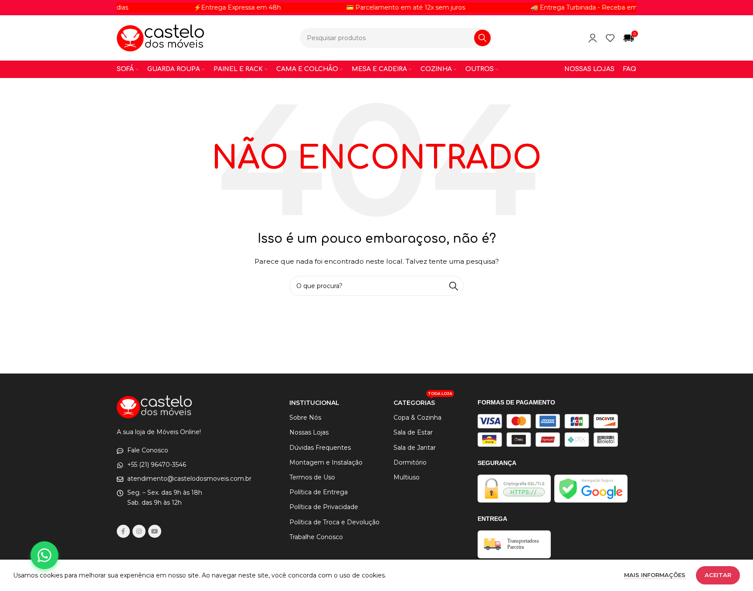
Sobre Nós (305, 417)
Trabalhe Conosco (316, 537)
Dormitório (410, 462)
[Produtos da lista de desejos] (610, 38)
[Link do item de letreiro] (581, 7)
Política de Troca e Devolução (334, 522)
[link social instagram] (139, 531)
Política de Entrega (318, 492)
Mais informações (655, 574)
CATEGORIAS (422, 401)
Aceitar (718, 574)
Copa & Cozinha (417, 417)
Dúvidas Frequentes (320, 448)
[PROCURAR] (482, 38)
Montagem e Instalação (326, 462)
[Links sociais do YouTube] (154, 531)
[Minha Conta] (592, 38)
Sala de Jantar (414, 448)
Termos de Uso (312, 477)
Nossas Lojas (309, 432)
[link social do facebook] (123, 531)
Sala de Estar (413, 432)
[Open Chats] (44, 555)
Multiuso (406, 477)
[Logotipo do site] (160, 37)
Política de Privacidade (323, 507)
